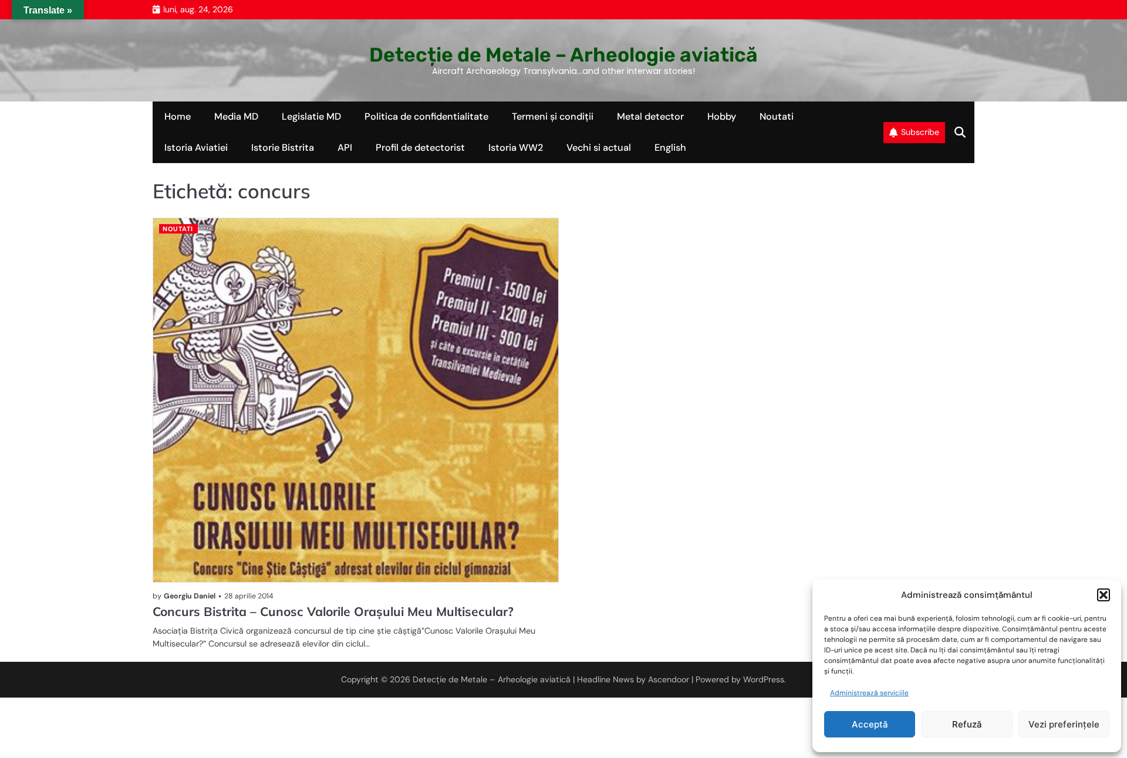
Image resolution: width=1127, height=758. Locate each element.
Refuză (967, 724)
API (345, 147)
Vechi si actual (598, 147)
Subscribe (920, 132)
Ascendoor (668, 679)
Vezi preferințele (1063, 724)
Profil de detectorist (420, 147)
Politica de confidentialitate (426, 116)
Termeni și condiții (552, 116)
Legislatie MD (311, 116)
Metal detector (650, 116)
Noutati (777, 116)
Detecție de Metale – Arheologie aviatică (563, 54)
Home (177, 116)
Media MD (236, 116)
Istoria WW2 (515, 147)
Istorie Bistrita (282, 147)
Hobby (721, 116)
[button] (1103, 595)
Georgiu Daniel (189, 596)
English (670, 147)
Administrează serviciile (869, 693)
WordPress (763, 679)
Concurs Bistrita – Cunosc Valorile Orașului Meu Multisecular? (333, 611)
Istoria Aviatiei (196, 147)
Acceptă (870, 724)
